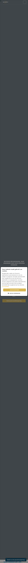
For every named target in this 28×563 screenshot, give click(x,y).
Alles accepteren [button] (14, 290)
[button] (14, 293)
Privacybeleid (5, 286)
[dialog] (14, 281)
